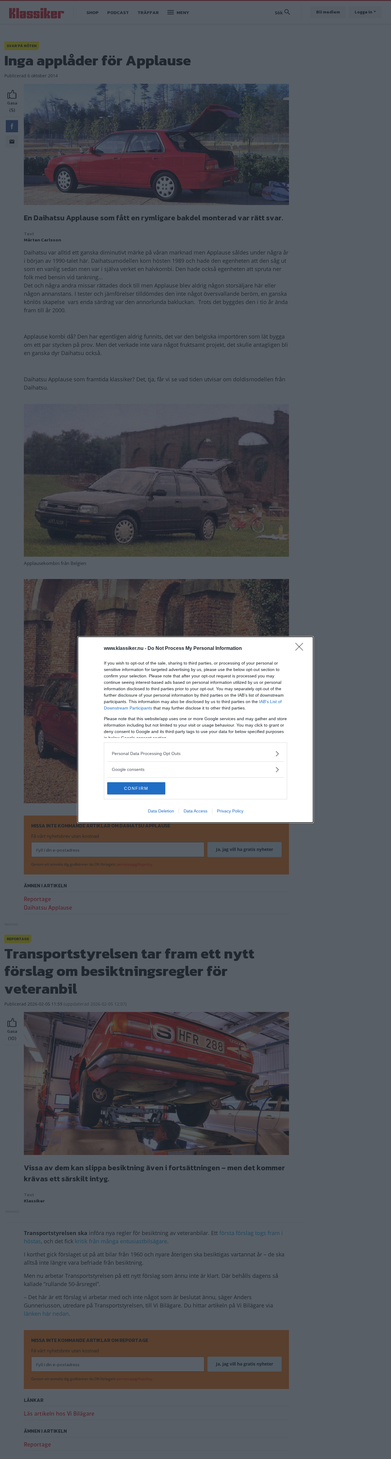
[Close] (301, 648)
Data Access (195, 810)
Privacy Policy (230, 810)
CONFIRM (136, 788)
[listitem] (195, 753)
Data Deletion (161, 810)
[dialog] (195, 730)
